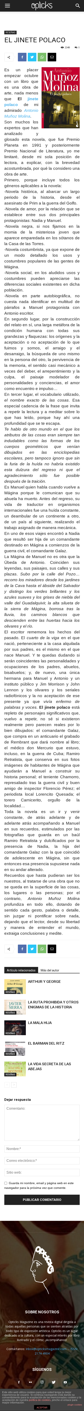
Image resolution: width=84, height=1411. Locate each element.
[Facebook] (18, 1382)
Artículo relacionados (21, 970)
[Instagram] (42, 1382)
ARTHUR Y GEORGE (44, 981)
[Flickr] (30, 1382)
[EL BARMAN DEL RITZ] (15, 1048)
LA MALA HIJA (40, 1023)
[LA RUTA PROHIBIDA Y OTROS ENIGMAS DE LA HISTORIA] (15, 1007)
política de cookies (40, 1400)
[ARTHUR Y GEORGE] (15, 986)
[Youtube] (65, 1382)
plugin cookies (75, 1404)
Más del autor (50, 970)
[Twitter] (53, 1382)
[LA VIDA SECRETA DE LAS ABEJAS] (15, 1069)
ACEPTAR (42, 1407)
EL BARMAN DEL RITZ (46, 1043)
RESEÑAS (10, 32)
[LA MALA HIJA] (15, 1027)
